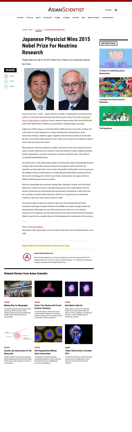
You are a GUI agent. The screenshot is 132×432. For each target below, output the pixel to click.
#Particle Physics (45, 245)
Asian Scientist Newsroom (56, 30)
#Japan (25, 245)
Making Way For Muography (16, 305)
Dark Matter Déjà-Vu (73, 305)
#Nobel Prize (33, 245)
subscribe (108, 10)
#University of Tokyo (61, 245)
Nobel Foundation (36, 227)
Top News (38, 30)
